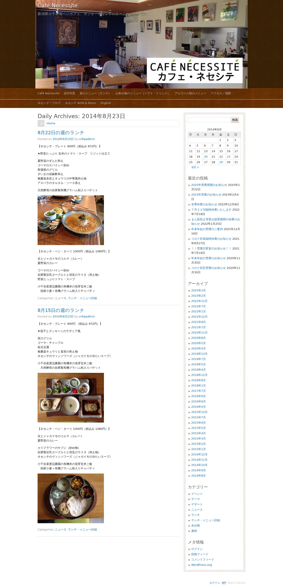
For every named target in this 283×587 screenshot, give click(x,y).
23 (228, 156)
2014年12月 (199, 454)
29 (221, 162)
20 (206, 156)
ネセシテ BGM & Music (80, 103)
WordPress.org (201, 564)
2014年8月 (198, 475)
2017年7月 (198, 391)
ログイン (197, 549)
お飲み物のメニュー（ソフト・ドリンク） (143, 93)
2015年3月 (198, 438)
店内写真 (69, 93)
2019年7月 (198, 359)
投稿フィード (199, 554)
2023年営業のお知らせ (206, 194)
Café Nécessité (58, 5)
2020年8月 (198, 338)
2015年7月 (198, 417)
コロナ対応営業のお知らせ (208, 268)
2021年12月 (199, 316)
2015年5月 (198, 428)
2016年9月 (198, 396)
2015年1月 (198, 449)
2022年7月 (198, 306)
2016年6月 (198, 401)
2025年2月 (198, 290)
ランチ (195, 515)
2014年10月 (199, 465)
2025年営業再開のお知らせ (209, 185)
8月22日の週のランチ (61, 132)
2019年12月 (199, 353)
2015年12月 (199, 412)
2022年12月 (199, 301)
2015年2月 (198, 443)
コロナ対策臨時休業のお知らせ (211, 238)
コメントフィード (202, 559)
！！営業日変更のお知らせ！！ (211, 248)
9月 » (195, 167)
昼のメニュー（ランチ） (95, 93)
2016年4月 (198, 406)
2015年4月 (198, 433)
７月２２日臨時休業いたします (211, 209)
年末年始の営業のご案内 (207, 229)
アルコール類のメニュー (190, 93)
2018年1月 (198, 385)
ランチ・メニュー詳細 (82, 298)
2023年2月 (198, 295)
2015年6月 (198, 422)
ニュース (60, 298)
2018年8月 (198, 380)
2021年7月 (198, 327)
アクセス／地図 (221, 93)
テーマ (195, 499)
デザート (197, 504)
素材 (194, 530)
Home (51, 123)
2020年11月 (199, 332)
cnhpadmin (87, 139)
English (106, 103)
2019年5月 (198, 364)
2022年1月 (198, 311)
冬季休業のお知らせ (204, 204)
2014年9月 (198, 470)
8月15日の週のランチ (61, 310)
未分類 (195, 525)
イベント (197, 493)
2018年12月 (199, 375)
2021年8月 (198, 322)
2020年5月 (198, 343)
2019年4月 (198, 369)
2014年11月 (199, 459)
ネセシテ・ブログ (49, 103)
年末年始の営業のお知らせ (208, 258)
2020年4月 (198, 348)
